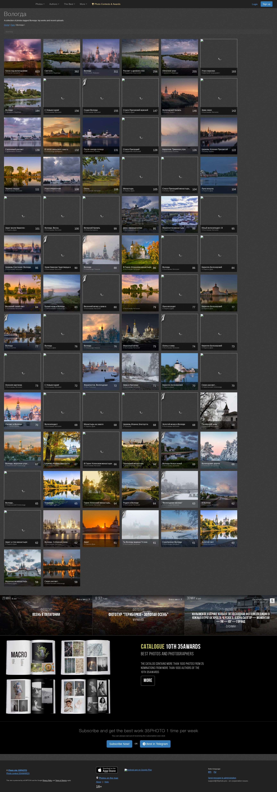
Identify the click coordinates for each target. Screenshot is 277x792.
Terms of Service (61, 780)
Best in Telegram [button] (157, 744)
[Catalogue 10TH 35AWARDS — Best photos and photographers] (57, 676)
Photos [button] (39, 4)
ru (215, 771)
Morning (9, 32)
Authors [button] (53, 4)
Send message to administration (222, 778)
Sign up (266, 4)
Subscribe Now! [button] (119, 744)
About (98, 782)
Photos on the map (108, 778)
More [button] (83, 4)
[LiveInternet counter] (13, 776)
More (148, 680)
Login (255, 4)
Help (107, 782)
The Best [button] (69, 4)
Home (6, 25)
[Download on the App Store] (110, 770)
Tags (13, 25)
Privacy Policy (47, 780)
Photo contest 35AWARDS (17, 773)
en (209, 771)
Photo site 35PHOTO (17, 770)
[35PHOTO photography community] (17, 4)
